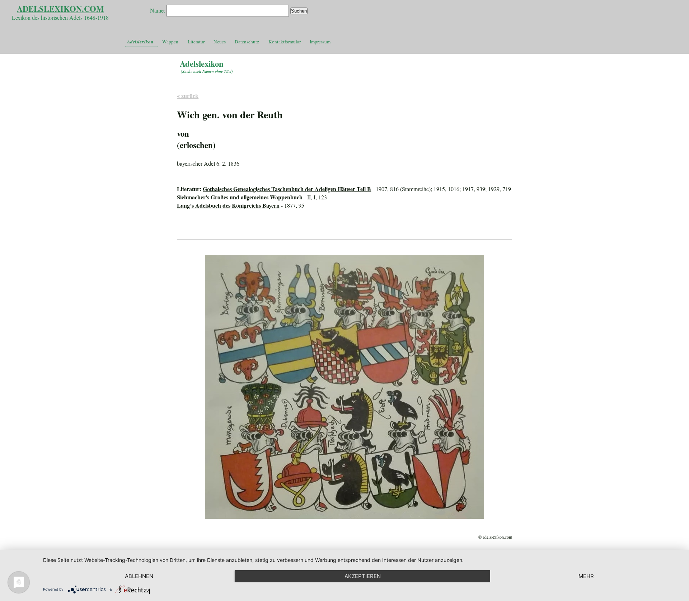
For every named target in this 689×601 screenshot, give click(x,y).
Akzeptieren (362, 576)
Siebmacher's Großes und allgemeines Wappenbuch (240, 197)
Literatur (196, 41)
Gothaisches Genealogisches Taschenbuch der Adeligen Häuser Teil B (287, 189)
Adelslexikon (140, 41)
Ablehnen (139, 576)
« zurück (187, 95)
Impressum (320, 41)
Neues (220, 41)
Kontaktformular (284, 41)
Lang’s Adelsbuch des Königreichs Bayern (228, 205)
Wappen (170, 41)
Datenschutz (247, 41)
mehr (586, 576)
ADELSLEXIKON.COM (60, 9)
